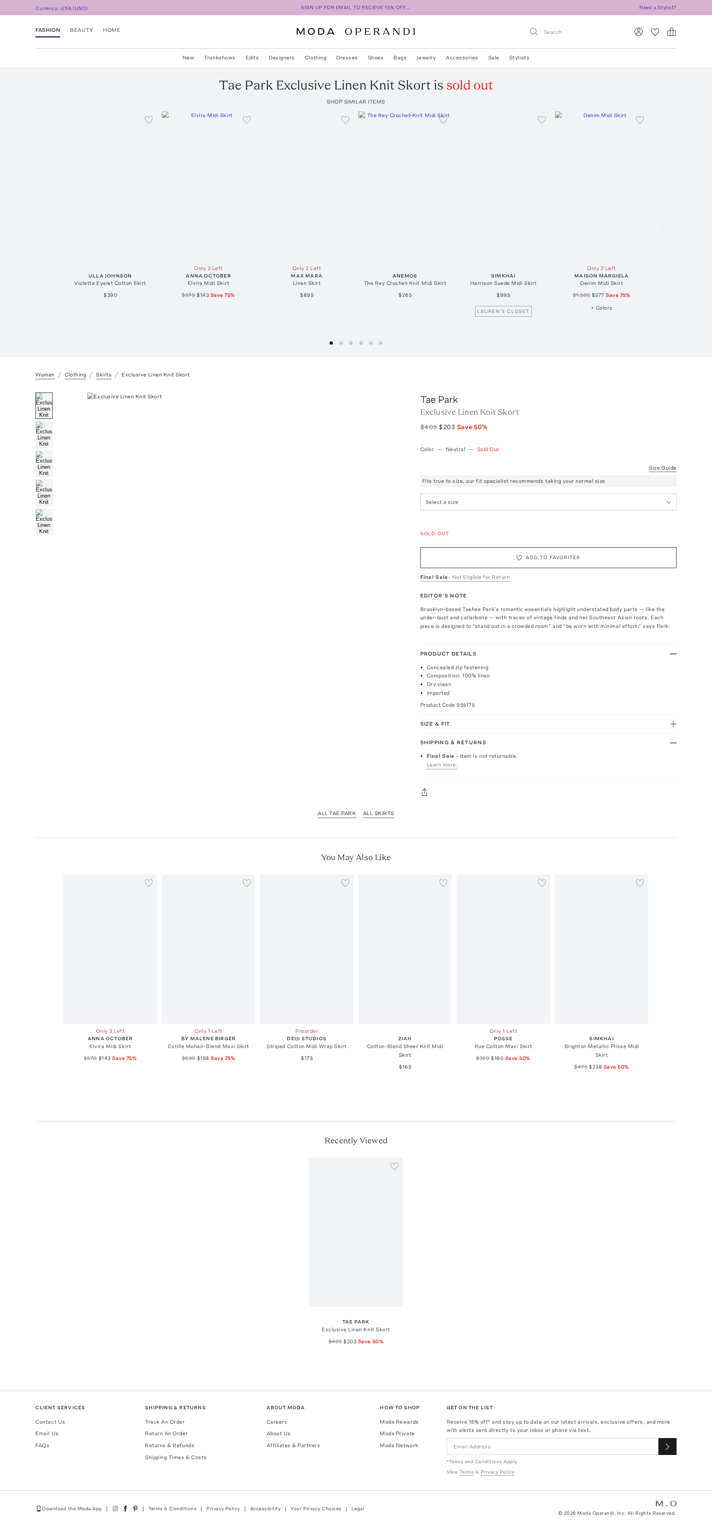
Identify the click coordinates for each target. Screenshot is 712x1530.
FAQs (42, 1445)
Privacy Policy (223, 1508)
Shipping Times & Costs (175, 1457)
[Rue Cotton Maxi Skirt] (503, 949)
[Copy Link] (548, 792)
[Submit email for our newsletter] (667, 1446)
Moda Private (397, 1433)
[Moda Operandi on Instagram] (115, 1508)
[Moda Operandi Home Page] (356, 31)
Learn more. (442, 764)
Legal (357, 1508)
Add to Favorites (553, 557)
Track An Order (165, 1422)
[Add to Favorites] (149, 120)
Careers (277, 1422)
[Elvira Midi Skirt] (208, 186)
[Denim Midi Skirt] (602, 186)
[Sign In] (639, 32)
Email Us (47, 1433)
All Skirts (378, 813)
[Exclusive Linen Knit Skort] (356, 1232)
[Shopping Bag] (672, 32)
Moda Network (399, 1445)
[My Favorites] (655, 32)
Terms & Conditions (172, 1508)
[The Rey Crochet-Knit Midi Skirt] (405, 186)
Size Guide (662, 468)
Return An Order (166, 1433)
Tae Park (439, 399)
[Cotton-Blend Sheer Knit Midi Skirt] (405, 949)
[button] (331, 343)
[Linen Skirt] (307, 186)
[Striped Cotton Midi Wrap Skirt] (307, 949)
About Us (279, 1433)
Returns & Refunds (169, 1445)
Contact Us (50, 1422)
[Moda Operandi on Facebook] (125, 1508)
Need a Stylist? (657, 7)
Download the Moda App (72, 1508)
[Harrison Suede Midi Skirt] (503, 186)
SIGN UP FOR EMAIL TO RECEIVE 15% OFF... (356, 7)
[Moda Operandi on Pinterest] (135, 1508)
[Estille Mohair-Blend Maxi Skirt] (208, 949)
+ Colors (602, 308)
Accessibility (265, 1508)
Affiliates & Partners (294, 1445)
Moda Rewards (399, 1422)
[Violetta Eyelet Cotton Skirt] (110, 186)
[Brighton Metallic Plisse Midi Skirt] (602, 949)
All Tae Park (337, 813)
